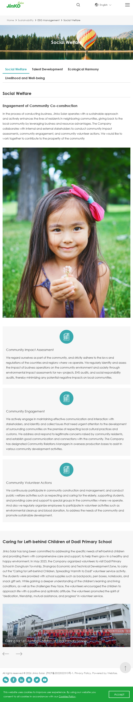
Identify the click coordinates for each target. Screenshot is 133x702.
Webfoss (112, 673)
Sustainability (26, 20)
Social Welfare (16, 69)
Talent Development (47, 69)
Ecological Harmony (83, 69)
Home (10, 20)
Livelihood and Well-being (25, 78)
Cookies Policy (67, 696)
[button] (6, 653)
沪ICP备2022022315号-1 (59, 673)
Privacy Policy (83, 673)
